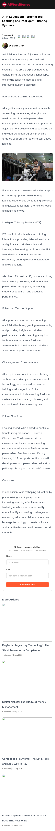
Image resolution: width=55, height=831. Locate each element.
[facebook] (24, 36)
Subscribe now (27, 584)
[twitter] (19, 36)
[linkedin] (28, 36)
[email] (33, 36)
